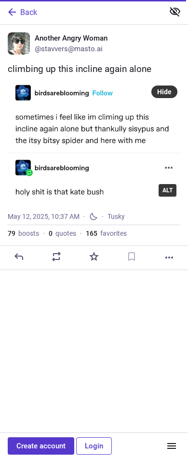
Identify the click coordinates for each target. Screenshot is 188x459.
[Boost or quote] (56, 256)
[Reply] (19, 256)
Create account (41, 446)
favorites (106, 233)
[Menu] (171, 446)
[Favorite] (94, 256)
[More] (169, 257)
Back (28, 12)
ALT (167, 190)
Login (94, 446)
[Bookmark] (131, 256)
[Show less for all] (175, 11)
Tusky (116, 216)
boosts (23, 233)
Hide (164, 92)
